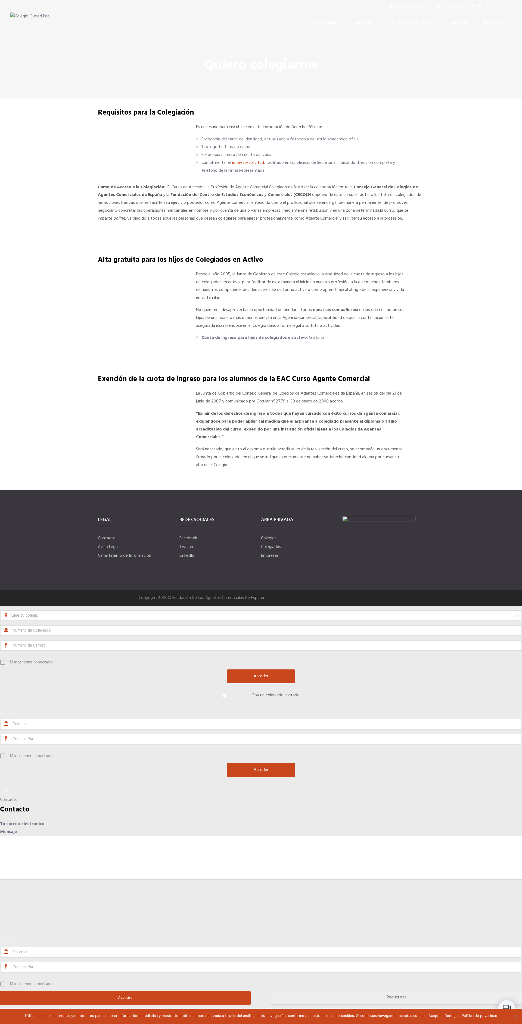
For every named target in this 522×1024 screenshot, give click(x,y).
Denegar (452, 1015)
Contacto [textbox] (14, 809)
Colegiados (271, 547)
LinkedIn (186, 555)
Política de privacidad (479, 1015)
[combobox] (261, 615)
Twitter (186, 547)
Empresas (270, 555)
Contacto (107, 538)
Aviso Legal (108, 547)
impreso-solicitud (248, 162)
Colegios (268, 538)
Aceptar (435, 1015)
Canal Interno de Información (124, 555)
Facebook (188, 538)
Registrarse (397, 997)
